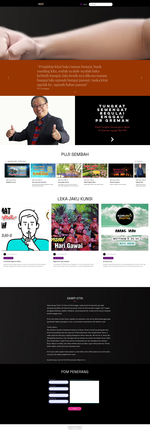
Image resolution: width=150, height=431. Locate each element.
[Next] (141, 77)
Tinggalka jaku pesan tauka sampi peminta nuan (80, 379)
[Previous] (8, 77)
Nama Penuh (52, 379)
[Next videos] (148, 170)
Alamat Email (52, 392)
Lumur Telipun (52, 386)
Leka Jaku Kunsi (58, 258)
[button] (16, 161)
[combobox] (139, 161)
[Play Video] (17, 170)
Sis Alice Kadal (8, 258)
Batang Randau (52, 398)
